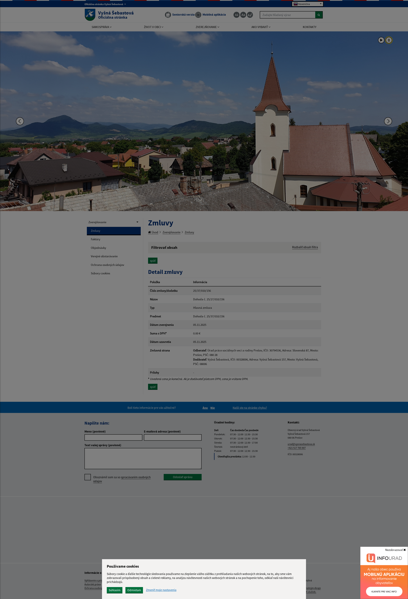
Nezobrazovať (394, 550)
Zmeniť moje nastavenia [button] (161, 590)
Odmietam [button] (134, 590)
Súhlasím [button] (114, 590)
